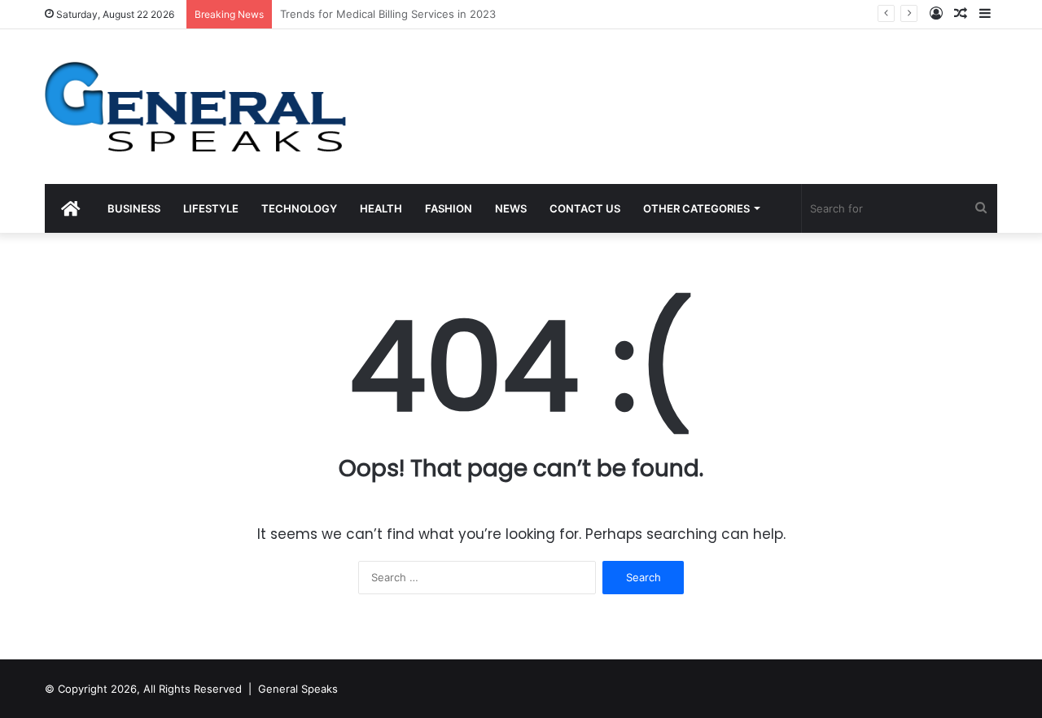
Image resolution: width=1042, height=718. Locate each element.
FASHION (448, 208)
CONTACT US (584, 208)
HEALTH (381, 208)
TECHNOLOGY (299, 208)
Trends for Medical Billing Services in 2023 (388, 13)
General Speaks (298, 688)
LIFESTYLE (211, 208)
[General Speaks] (195, 106)
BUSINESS (133, 208)
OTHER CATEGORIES (696, 208)
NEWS (511, 208)
